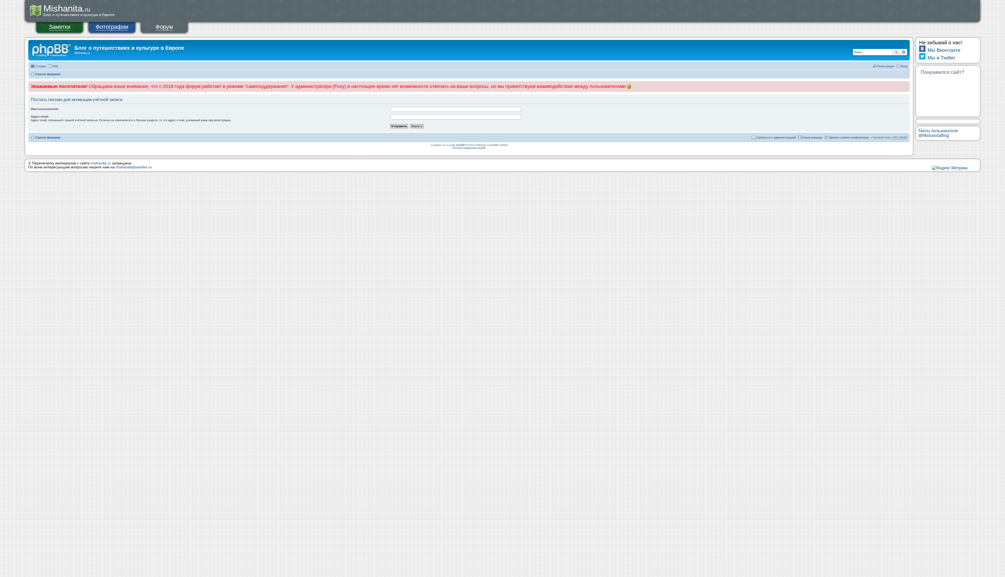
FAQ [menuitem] (55, 66)
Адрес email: (40, 116)
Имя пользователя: (45, 108)
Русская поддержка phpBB (469, 147)
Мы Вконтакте (944, 50)
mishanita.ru (101, 163)
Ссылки (41, 66)
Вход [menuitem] (904, 66)
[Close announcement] (905, 85)
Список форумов (47, 74)
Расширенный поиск (903, 52)
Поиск (896, 52)
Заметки (59, 27)
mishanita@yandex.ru (134, 167)
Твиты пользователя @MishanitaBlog (938, 133)
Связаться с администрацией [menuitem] (776, 137)
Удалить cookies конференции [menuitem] (849, 137)
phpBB (460, 144)
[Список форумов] (52, 49)
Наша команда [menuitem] (812, 137)
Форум (164, 27)
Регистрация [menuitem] (885, 66)
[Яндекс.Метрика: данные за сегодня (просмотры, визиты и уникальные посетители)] (950, 168)
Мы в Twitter (941, 57)
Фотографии (112, 27)
